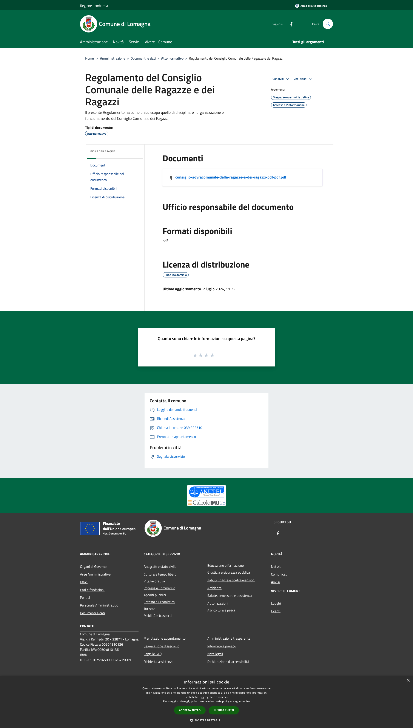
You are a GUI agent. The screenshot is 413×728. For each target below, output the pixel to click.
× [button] (408, 680)
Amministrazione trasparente (228, 638)
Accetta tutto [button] (190, 710)
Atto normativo (172, 58)
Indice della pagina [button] (102, 151)
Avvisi (275, 582)
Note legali (215, 653)
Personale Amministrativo (99, 605)
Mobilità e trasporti (158, 615)
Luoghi (276, 603)
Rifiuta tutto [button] (224, 710)
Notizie (276, 566)
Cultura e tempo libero (160, 574)
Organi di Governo (93, 566)
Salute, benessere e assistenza (229, 595)
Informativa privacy (221, 646)
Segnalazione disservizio (161, 646)
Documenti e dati (143, 58)
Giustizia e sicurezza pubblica (228, 572)
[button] (206, 720)
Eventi (275, 611)
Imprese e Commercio (159, 588)
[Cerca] (328, 24)
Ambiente (214, 587)
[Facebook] (289, 24)
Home (89, 58)
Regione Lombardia (94, 5)
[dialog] (206, 702)
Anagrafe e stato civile (160, 566)
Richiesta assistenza (158, 661)
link (248, 701)
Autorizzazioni (217, 603)
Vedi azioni (301, 78)
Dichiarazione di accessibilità (228, 661)
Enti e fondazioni (92, 589)
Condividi (279, 78)
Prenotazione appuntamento (164, 638)
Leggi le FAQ (153, 653)
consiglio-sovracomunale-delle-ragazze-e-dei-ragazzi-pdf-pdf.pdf (230, 177)
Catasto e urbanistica (159, 601)
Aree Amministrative (95, 574)
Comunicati (279, 574)
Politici (85, 597)
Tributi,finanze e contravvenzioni (231, 580)
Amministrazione (112, 58)
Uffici (84, 582)
